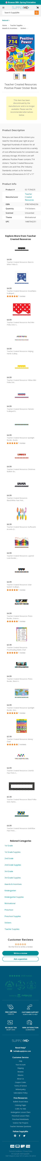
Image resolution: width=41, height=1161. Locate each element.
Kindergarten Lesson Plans (20, 1112)
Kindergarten (10, 890)
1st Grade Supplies (12, 852)
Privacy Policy (27, 1151)
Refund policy (21, 1089)
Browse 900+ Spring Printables (22, 2)
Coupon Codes (20, 1082)
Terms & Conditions (15, 1151)
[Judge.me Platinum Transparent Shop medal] (20, 985)
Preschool (9, 910)
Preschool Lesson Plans (20, 1116)
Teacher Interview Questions (20, 1126)
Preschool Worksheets (20, 1119)
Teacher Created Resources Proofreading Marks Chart (17, 648)
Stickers (23, 28)
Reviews (21, 1072)
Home (4, 25)
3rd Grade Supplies (13, 877)
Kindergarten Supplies (14, 897)
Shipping (20, 1068)
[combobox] (18, 13)
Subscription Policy (20, 1093)
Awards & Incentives (9, 28)
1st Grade (9, 845)
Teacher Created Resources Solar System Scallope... (19, 586)
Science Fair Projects (20, 1123)
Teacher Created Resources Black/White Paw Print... (17, 499)
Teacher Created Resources (29, 197)
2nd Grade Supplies (13, 865)
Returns (20, 1075)
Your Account (21, 1065)
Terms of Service (20, 1086)
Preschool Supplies (13, 916)
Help (20, 1061)
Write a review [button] (20, 953)
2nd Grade (9, 858)
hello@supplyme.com (22, 1051)
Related (5, 20)
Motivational (10, 903)
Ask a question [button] (20, 959)
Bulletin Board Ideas (20, 1101)
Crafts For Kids (20, 1109)
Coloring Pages (20, 1105)
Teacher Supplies (16, 25)
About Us (20, 1079)
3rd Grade (9, 871)
